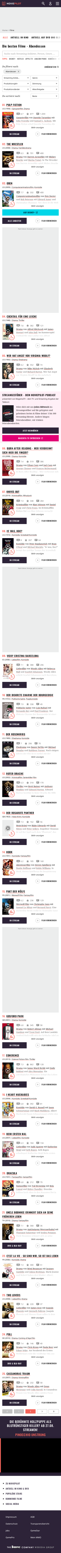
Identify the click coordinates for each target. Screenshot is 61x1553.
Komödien (52, 58)
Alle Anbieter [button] (14, 220)
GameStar (35, 1530)
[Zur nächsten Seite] (42, 1411)
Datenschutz (12, 1523)
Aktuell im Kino (20, 37)
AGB (32, 1516)
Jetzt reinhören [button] (30, 430)
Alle (5, 37)
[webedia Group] (30, 1548)
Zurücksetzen (50, 66)
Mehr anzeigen (37, 127)
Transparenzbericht (39, 1523)
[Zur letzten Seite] (54, 1411)
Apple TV (29, 58)
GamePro (10, 1537)
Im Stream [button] (15, 133)
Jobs (8, 1530)
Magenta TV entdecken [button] (29, 438)
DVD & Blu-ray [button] (15, 1245)
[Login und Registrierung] (50, 3)
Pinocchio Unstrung (30, 1435)
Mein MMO (35, 1537)
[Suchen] (43, 3)
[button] (47, 134)
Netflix (20, 58)
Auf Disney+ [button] (29, 212)
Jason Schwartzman (36, 1114)
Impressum (11, 1516)
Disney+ (12, 58)
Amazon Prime (40, 58)
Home (5, 30)
